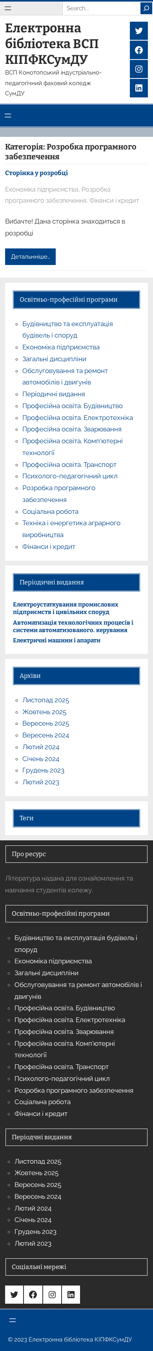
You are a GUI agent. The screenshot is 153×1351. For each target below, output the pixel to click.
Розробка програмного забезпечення (74, 1090)
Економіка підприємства (41, 189)
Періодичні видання (53, 394)
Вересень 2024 (45, 735)
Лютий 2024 (40, 747)
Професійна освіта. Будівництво (72, 406)
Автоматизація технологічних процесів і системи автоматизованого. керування (73, 626)
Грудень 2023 (43, 770)
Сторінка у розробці (36, 173)
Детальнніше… (30, 256)
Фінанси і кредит (114, 200)
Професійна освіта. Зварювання (72, 429)
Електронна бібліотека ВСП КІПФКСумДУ (52, 44)
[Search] (146, 8)
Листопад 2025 (45, 700)
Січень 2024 (40, 759)
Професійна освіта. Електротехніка (77, 418)
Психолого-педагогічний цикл (70, 476)
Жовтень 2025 (44, 712)
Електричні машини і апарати (56, 640)
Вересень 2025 (45, 723)
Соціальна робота (50, 511)
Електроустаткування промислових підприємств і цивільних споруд (65, 608)
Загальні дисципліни (54, 359)
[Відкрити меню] (8, 8)
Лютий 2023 (40, 782)
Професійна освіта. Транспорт (69, 464)
